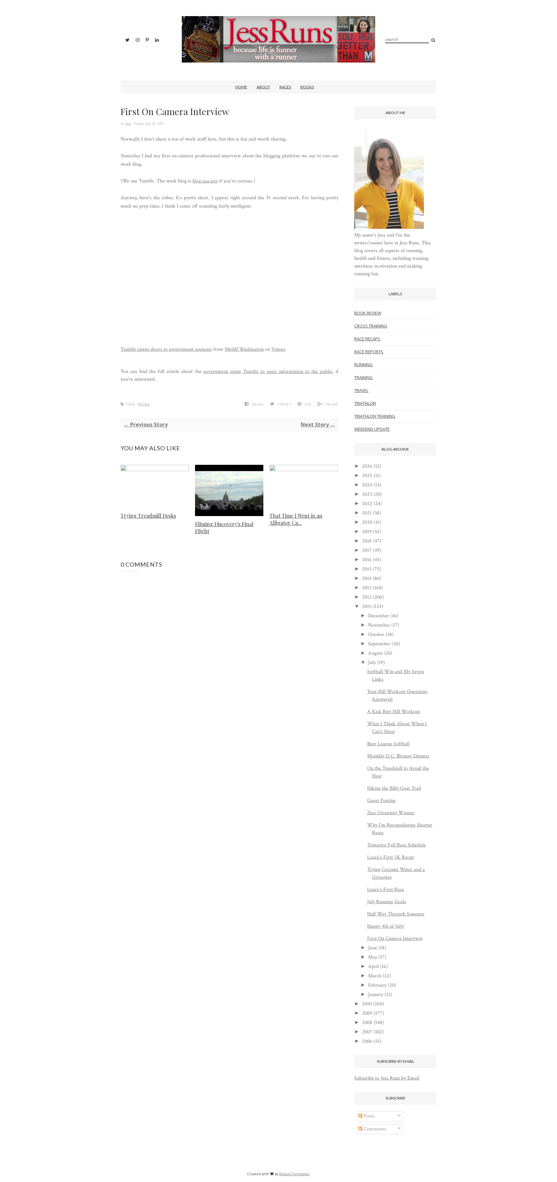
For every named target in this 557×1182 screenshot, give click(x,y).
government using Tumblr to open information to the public (267, 371)
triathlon (365, 403)
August (375, 653)
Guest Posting (381, 800)
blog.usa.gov (205, 181)
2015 (367, 569)
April (373, 966)
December (378, 615)
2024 (367, 485)
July (372, 662)
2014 (367, 578)
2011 (366, 606)
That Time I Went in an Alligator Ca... (295, 519)
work (144, 404)
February (377, 985)
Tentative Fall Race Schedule (396, 845)
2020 (367, 522)
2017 (367, 550)
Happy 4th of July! (385, 926)
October (376, 634)
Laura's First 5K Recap (390, 857)
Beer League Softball (388, 743)
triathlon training (374, 416)
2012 (367, 597)
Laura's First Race (385, 889)
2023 (367, 494)
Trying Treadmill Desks (148, 515)
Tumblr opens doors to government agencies (166, 349)
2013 (366, 587)
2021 (367, 513)
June (372, 947)
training (363, 377)
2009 (367, 1013)
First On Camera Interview (395, 938)
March (374, 975)
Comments (374, 1129)
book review (367, 313)
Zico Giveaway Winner (391, 812)
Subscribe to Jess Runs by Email (386, 1078)
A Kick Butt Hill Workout (393, 711)
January (375, 994)
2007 (367, 1032)
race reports (368, 352)
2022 (367, 503)
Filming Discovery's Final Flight (224, 527)
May (372, 957)
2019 (367, 531)
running (363, 364)
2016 (367, 559)
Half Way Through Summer (396, 914)
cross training (370, 326)
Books (307, 86)
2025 (367, 475)
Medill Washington (244, 349)
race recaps (367, 339)
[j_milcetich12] (389, 227)
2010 (367, 1004)
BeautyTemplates (294, 1173)
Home (241, 86)
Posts (368, 1116)
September (379, 643)
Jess (128, 123)
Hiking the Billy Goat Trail (394, 788)
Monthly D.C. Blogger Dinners (398, 756)
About (263, 86)
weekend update (372, 429)
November (379, 625)
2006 (367, 1041)
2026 (367, 466)
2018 (367, 541)
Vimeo (278, 349)
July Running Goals (386, 901)
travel (361, 390)
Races (285, 86)
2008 (367, 1022)
